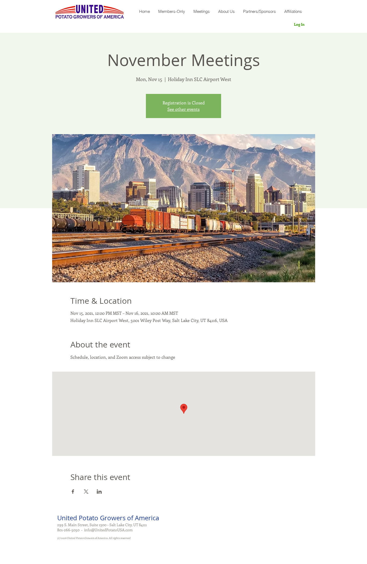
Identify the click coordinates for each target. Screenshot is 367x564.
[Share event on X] (86, 491)
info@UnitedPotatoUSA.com (108, 529)
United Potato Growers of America (108, 518)
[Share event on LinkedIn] (99, 491)
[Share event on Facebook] (72, 491)
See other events (183, 109)
